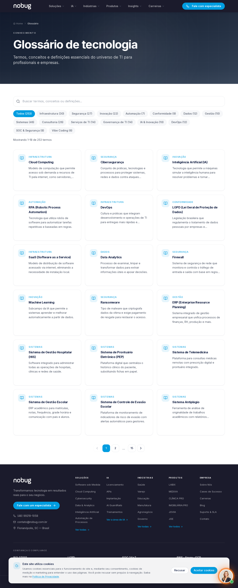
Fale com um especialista (34, 505)
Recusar (179, 570)
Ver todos (174, 526)
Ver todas (80, 529)
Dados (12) (190, 113)
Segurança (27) (82, 113)
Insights (133, 6)
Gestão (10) (212, 113)
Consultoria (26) (52, 122)
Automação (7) (135, 113)
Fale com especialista (206, 6)
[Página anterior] (97, 448)
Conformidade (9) (164, 113)
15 (132, 448)
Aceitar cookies (204, 570)
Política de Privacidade (45, 576)
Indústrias (90, 6)
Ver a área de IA (116, 519)
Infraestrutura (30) (52, 113)
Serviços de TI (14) (83, 122)
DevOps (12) (179, 122)
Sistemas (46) (25, 122)
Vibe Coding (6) (62, 130)
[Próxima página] (140, 448)
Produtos (112, 6)
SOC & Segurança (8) (30, 130)
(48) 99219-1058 (27, 515)
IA (72, 6)
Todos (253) (24, 113)
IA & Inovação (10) (152, 122)
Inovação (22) (109, 113)
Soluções (55, 6)
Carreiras (155, 6)
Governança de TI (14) (118, 122)
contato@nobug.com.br (32, 521)
